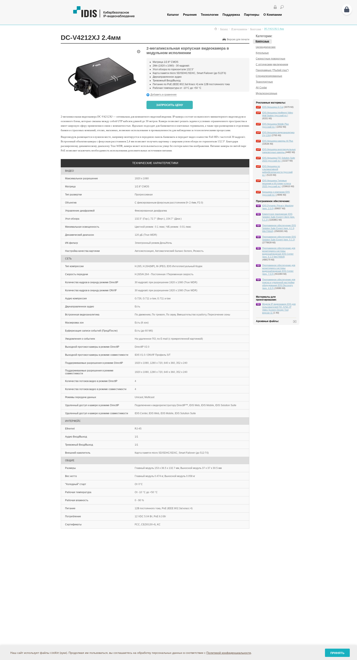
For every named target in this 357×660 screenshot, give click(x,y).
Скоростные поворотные (270, 58)
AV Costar (261, 87)
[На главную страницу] (114, 16)
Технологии (209, 14)
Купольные (262, 52)
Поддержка (231, 14)
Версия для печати (238, 39)
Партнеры (251, 14)
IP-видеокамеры (239, 29)
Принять (337, 653)
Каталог (173, 14)
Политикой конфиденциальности (228, 653)
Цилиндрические (266, 47)
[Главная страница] (216, 29)
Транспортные (264, 81)
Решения (190, 14)
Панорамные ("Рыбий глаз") (272, 70)
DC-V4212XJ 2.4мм (274, 29)
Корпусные (255, 29)
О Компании (272, 14)
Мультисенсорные (266, 93)
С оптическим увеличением (272, 64)
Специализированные (269, 76)
